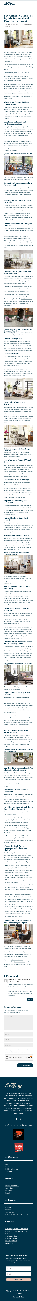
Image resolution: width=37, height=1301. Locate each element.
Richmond (9, 1190)
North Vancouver (12, 1186)
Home (7, 1164)
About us (8, 1207)
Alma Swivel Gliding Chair (20, 631)
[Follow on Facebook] (16, 1118)
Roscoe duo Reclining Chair (21, 301)
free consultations (19, 962)
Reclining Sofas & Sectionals (16, 1231)
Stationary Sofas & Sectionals (16, 1229)
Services (8, 1171)
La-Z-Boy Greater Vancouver (12, 946)
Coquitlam (9, 1188)
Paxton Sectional (14, 369)
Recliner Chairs (11, 1238)
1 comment (7, 26)
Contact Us (9, 1212)
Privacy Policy (18, 1297)
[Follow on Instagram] (20, 1118)
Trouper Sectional (20, 238)
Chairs (7, 1234)
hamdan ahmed (14, 979)
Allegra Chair (10, 245)
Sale (7, 1167)
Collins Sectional (9, 240)
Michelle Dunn (10, 24)
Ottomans (9, 1243)
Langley (8, 1193)
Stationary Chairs (11, 1236)
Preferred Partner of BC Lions (16, 1214)
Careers (8, 1210)
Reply (30, 999)
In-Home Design (11, 1169)
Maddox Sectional (26, 299)
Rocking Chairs (11, 1241)
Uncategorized (28, 24)
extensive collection (17, 960)
